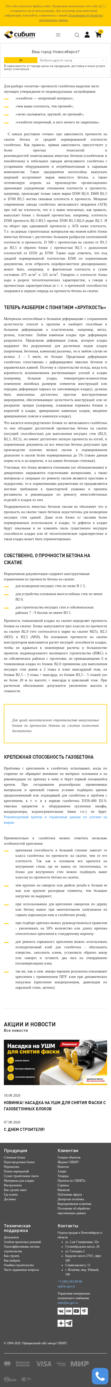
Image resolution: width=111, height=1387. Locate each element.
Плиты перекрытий (16, 1171)
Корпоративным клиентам (74, 1204)
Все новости (16, 1030)
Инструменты (13, 1185)
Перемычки (11, 1167)
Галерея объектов (69, 1157)
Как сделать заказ (15, 1190)
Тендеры (63, 1176)
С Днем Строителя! (24, 1129)
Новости (63, 1167)
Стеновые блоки (14, 1157)
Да (20, 60)
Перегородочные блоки (19, 1162)
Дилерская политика (71, 1199)
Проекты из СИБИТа (71, 1180)
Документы (11, 1237)
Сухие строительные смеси (21, 1176)
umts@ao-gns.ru (68, 1303)
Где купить (11, 1194)
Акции (62, 1171)
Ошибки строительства (19, 1265)
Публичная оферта (70, 1194)
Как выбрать (12, 1260)
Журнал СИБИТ (68, 1162)
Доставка (10, 1199)
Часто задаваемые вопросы (21, 1270)
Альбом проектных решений (22, 1242)
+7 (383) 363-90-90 (70, 1281)
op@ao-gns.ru (66, 1286)
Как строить (11, 1256)
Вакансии (64, 1190)
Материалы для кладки (19, 1180)
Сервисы (63, 1185)
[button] (104, 6)
